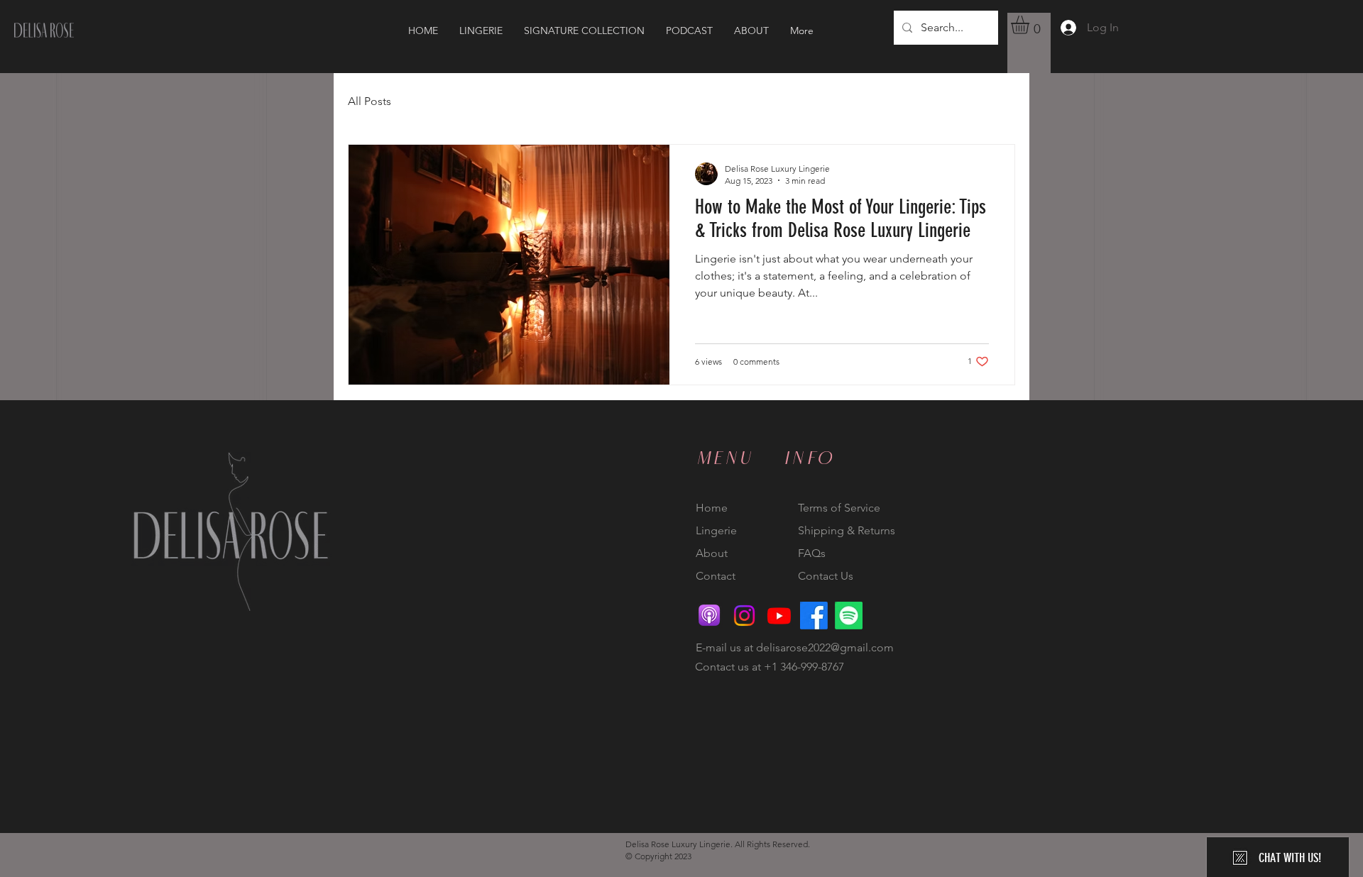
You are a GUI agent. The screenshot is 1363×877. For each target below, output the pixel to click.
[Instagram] (744, 615)
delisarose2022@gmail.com (825, 647)
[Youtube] (779, 615)
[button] (1031, 25)
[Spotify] (849, 615)
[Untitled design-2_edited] (709, 615)
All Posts (369, 101)
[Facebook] (814, 615)
